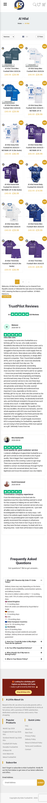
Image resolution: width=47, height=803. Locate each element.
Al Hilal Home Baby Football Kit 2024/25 (35, 185)
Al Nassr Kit (7, 750)
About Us (28, 729)
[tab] (23, 36)
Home (20, 23)
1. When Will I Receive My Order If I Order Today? (20, 581)
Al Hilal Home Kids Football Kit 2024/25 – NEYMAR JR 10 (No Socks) (12, 187)
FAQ (26, 726)
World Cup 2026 (9, 728)
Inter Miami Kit (8, 754)
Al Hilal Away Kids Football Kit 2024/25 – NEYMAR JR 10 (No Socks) (12, 147)
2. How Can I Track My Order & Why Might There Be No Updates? (20, 642)
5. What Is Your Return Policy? (16, 659)
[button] (23, 581)
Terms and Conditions (33, 746)
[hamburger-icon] (5, 5)
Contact (28, 749)
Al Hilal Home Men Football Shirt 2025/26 (11, 106)
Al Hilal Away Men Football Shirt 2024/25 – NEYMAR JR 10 (35, 108)
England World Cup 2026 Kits (12, 733)
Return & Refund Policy (33, 743)
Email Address (7, 777)
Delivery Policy (30, 739)
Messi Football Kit (9, 757)
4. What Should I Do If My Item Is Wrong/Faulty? (17, 653)
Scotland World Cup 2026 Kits (12, 739)
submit (41, 783)
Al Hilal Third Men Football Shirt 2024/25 (35, 262)
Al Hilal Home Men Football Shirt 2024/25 (35, 225)
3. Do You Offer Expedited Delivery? (18, 648)
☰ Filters (40, 37)
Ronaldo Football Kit (10, 747)
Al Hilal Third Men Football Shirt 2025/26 (11, 70)
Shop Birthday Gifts (23, 692)
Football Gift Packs (10, 744)
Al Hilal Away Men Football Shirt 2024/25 (11, 225)
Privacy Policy (30, 736)
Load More (7, 296)
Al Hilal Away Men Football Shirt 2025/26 (35, 70)
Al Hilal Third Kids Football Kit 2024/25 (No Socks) (11, 263)
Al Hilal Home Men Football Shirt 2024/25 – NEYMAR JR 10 (35, 147)
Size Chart (29, 733)
